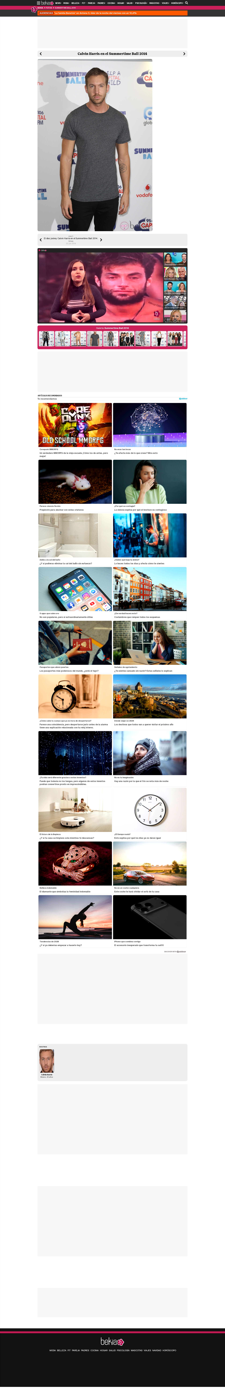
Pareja (76, 1350)
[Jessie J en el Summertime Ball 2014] (143, 339)
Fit (69, 1350)
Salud (112, 1350)
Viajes (147, 1350)
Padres (85, 1350)
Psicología (123, 1350)
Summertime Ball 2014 (65, 7)
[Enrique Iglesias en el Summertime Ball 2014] (110, 339)
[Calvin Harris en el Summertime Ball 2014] (94, 339)
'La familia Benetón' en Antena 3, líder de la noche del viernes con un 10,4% (88, 13)
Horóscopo (169, 1350)
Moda (53, 1350)
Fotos (49, 7)
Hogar (104, 1350)
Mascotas (136, 1350)
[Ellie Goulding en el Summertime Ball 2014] (78, 339)
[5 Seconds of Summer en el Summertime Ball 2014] (127, 339)
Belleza (61, 1350)
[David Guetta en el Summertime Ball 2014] (46, 339)
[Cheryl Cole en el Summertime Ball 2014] (159, 339)
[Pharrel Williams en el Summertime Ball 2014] (62, 339)
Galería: (112, 328)
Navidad (156, 1350)
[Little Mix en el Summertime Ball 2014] (175, 339)
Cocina (94, 1350)
